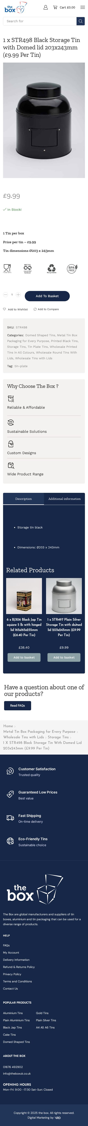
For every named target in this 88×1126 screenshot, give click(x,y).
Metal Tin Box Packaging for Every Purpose (39, 732)
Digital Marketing (39, 1117)
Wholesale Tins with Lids (23, 737)
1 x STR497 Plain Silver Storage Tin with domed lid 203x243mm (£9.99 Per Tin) (64, 627)
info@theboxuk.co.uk (17, 1073)
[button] (45, 7)
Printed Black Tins (64, 341)
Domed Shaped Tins (40, 335)
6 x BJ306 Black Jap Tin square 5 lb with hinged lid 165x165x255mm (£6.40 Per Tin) (24, 627)
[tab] (23, 499)
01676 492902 (13, 1067)
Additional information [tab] (65, 499)
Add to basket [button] (24, 657)
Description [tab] (23, 499)
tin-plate (21, 366)
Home (8, 726)
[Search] (81, 21)
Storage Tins (58, 737)
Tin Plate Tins (38, 347)
